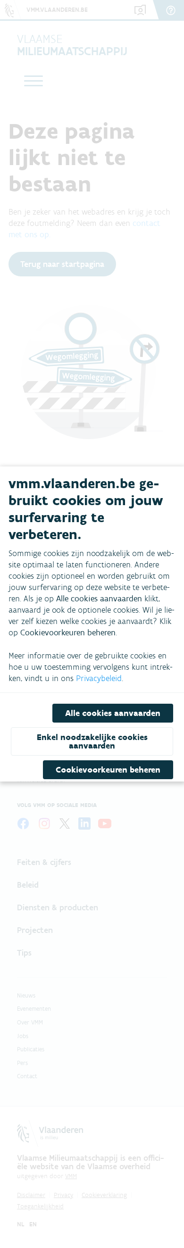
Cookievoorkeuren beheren (108, 770)
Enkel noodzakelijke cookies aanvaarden (92, 741)
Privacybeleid (99, 678)
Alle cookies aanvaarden (112, 713)
